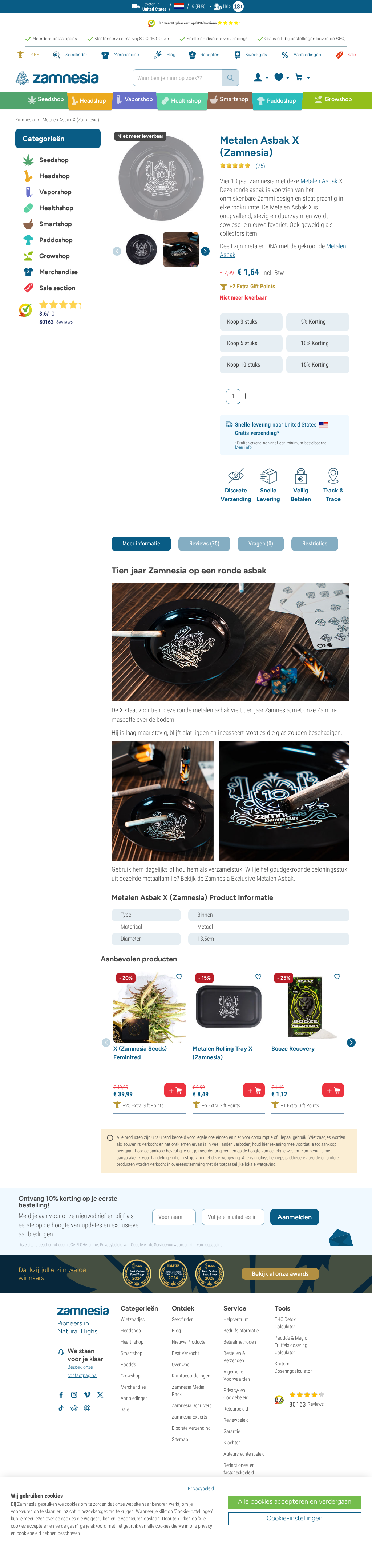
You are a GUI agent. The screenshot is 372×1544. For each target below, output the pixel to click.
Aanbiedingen (134, 1398)
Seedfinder (182, 1319)
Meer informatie (141, 543)
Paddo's (128, 1364)
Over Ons (180, 1364)
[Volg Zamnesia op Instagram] (74, 1395)
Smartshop (55, 224)
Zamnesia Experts (189, 1417)
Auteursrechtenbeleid (244, 1454)
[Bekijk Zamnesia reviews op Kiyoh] (25, 309)
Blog (176, 1330)
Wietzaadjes (133, 1319)
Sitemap (180, 1439)
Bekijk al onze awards (280, 1273)
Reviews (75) (204, 543)
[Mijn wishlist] (281, 78)
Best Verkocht (185, 1353)
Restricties (314, 543)
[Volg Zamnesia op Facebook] (61, 1395)
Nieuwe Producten (190, 1342)
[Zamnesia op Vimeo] (87, 1395)
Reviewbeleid (236, 1420)
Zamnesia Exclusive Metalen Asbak (249, 878)
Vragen (260, 543)
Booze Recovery (293, 1048)
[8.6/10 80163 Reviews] (63, 304)
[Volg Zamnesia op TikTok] (61, 1408)
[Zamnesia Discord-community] (87, 1408)
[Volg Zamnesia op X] (100, 1395)
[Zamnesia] (68, 78)
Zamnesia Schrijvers (191, 1405)
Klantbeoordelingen (191, 1376)
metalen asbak (211, 710)
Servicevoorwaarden (171, 1244)
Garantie (231, 1431)
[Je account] (260, 78)
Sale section (57, 288)
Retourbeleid (235, 1409)
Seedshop (54, 160)
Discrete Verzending (191, 1428)
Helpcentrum (236, 1319)
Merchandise (58, 272)
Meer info (243, 447)
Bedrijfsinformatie (241, 1330)
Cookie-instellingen (295, 1518)
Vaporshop (55, 192)
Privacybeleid (111, 1244)
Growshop (54, 256)
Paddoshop (56, 240)
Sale (125, 1409)
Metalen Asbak (318, 181)
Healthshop (56, 208)
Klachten (232, 1442)
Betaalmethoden (239, 1342)
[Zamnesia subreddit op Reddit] (74, 1408)
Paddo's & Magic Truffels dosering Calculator (291, 1345)
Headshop (54, 176)
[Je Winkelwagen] (303, 78)
